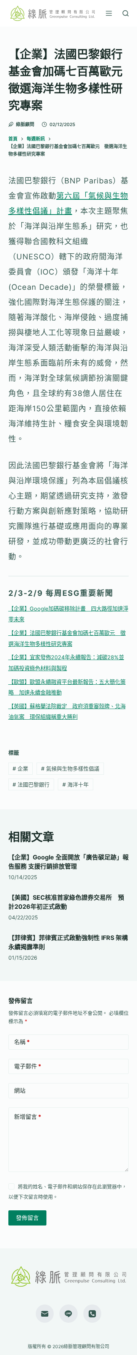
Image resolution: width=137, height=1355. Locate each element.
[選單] (109, 13)
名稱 (22, 1041)
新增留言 (27, 1116)
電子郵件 (27, 1066)
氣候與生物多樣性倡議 (70, 768)
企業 (20, 768)
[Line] (68, 1313)
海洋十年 (75, 784)
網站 (19, 1090)
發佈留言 (27, 1217)
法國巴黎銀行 (31, 784)
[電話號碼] (92, 1313)
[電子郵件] (45, 1313)
